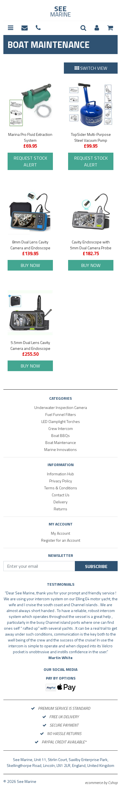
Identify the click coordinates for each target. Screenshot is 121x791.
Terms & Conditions (60, 488)
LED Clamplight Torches (60, 421)
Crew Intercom (60, 428)
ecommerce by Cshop (101, 782)
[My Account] (97, 28)
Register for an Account (60, 540)
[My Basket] (110, 28)
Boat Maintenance (60, 442)
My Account (60, 533)
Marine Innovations (60, 449)
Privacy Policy (60, 481)
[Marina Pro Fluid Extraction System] (30, 104)
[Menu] (10, 28)
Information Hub (60, 474)
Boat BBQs (60, 435)
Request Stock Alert (30, 161)
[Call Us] (38, 28)
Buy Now (30, 265)
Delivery (60, 502)
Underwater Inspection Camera (60, 407)
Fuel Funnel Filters (60, 414)
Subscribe (96, 566)
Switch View (93, 68)
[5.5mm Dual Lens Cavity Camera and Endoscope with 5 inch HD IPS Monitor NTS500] (30, 312)
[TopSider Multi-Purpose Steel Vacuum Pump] (90, 104)
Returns (60, 509)
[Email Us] (24, 28)
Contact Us (61, 495)
